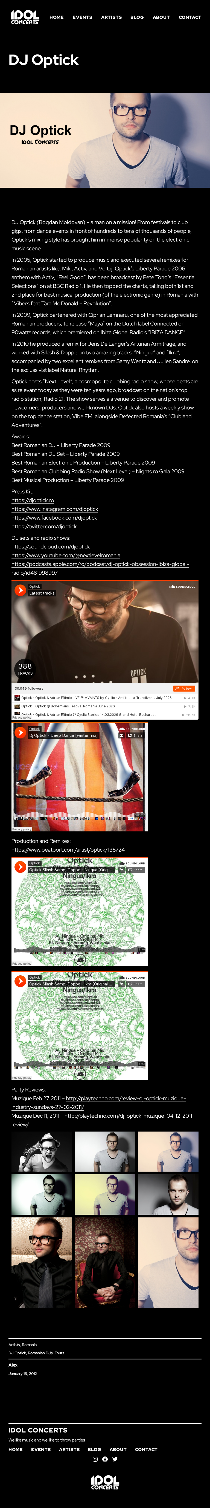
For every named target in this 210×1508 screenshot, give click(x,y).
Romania (29, 1344)
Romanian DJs (40, 1352)
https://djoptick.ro (32, 500)
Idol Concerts (38, 1430)
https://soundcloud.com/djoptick (50, 546)
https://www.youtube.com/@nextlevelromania (65, 555)
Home (56, 17)
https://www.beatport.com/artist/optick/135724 (68, 849)
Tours (59, 1352)
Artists (14, 1344)
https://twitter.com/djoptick (44, 526)
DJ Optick (17, 1352)
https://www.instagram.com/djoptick (54, 508)
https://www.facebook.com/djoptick (54, 517)
